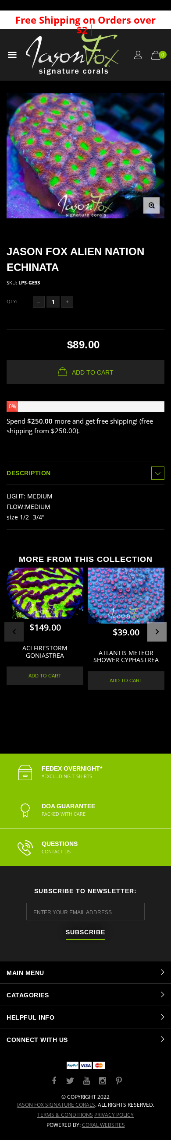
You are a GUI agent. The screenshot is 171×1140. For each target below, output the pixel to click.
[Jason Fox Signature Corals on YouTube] (86, 1081)
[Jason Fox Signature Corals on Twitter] (70, 1081)
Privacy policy (114, 1115)
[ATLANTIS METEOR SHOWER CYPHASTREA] (126, 596)
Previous (14, 632)
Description (29, 473)
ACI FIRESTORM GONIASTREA (45, 651)
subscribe (85, 932)
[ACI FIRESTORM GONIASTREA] (45, 593)
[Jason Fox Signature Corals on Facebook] (54, 1081)
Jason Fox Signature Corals (56, 1104)
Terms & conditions (65, 1115)
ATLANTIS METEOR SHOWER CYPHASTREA (126, 656)
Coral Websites (103, 1125)
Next (157, 632)
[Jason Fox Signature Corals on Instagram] (102, 1081)
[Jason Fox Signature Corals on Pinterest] (118, 1081)
